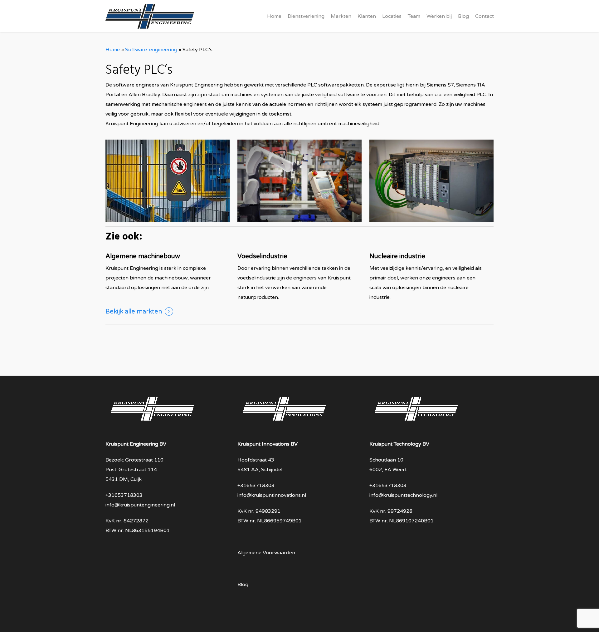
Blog (242, 584)
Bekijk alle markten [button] (133, 311)
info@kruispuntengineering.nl (140, 505)
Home (112, 50)
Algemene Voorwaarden (266, 553)
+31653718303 (124, 495)
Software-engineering (151, 50)
